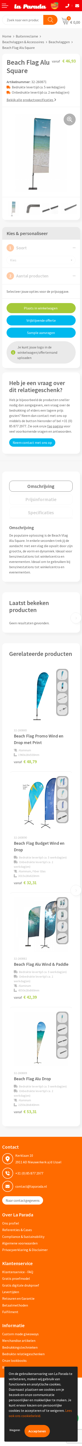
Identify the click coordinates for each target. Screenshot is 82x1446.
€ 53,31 (25, 1111)
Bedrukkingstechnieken (20, 1347)
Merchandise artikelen (18, 1340)
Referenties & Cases (17, 1230)
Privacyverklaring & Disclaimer (25, 1250)
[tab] (41, 486)
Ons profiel (10, 1223)
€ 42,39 (25, 997)
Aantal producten (29, 275)
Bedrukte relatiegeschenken (23, 1354)
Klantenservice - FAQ (17, 1272)
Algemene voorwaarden (20, 1243)
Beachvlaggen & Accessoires (23, 42)
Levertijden (10, 1292)
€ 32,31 (25, 882)
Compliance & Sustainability (23, 1236)
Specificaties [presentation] (41, 512)
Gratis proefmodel (16, 1278)
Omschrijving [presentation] (40, 486)
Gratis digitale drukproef (20, 1285)
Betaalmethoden (15, 1305)
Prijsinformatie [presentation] (40, 499)
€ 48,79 (25, 761)
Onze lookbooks (14, 1360)
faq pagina (55, 426)
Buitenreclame (27, 36)
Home (6, 36)
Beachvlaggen (59, 42)
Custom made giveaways (20, 1334)
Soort (18, 247)
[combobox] (23, 20)
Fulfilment (10, 1312)
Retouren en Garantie (18, 1298)
